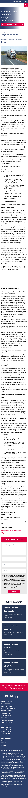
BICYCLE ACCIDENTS (6, 711)
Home (3, 32)
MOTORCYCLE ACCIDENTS (8, 708)
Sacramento (9, 611)
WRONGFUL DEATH (6, 715)
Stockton (7, 647)
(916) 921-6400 (8, 617)
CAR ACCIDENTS (5, 703)
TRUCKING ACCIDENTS (7, 706)
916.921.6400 (8, 729)
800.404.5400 (9, 731)
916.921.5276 (6, 734)
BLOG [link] (2, 740)
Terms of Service (15, 772)
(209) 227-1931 (8, 634)
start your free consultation (12, 24)
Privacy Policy (4, 772)
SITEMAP (3, 743)
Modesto (7, 629)
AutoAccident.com (11, 608)
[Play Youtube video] (14, 279)
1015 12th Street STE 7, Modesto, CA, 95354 (14, 632)
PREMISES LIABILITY (6, 722)
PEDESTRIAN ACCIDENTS (7, 713)
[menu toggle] (21, 5)
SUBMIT (14, 591)
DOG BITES (4, 718)
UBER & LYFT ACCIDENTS (7, 720)
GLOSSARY (4, 745)
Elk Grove (8, 666)
